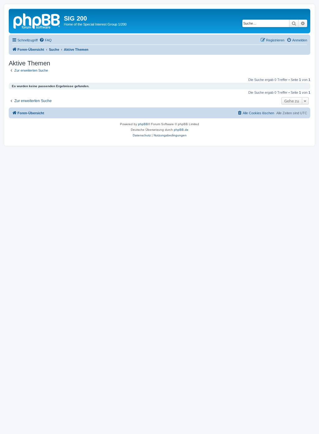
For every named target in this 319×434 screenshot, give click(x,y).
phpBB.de (181, 129)
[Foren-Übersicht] (37, 20)
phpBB (143, 124)
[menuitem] (45, 40)
